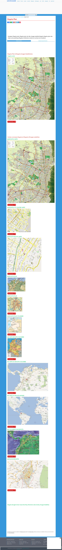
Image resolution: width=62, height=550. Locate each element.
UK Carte (20, 541)
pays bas (52, 1)
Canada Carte (13, 541)
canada (28, 1)
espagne (46, 1)
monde (18, 1)
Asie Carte (33, 539)
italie (43, 1)
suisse (25, 1)
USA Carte (8, 541)
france (22, 1)
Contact (45, 539)
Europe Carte (21, 539)
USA (40, 1)
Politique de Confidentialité (25, 548)
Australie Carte (37, 541)
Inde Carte (33, 541)
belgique (32, 1)
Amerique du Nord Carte (10, 539)
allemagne (37, 1)
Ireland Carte (25, 541)
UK (49, 1)
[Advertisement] (31, 8)
